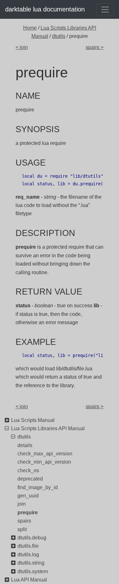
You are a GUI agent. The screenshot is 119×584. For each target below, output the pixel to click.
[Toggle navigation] (105, 9)
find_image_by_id (37, 487)
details (24, 445)
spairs (24, 520)
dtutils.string (30, 563)
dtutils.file (28, 546)
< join (22, 47)
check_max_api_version (44, 453)
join (21, 504)
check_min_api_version (44, 462)
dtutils (58, 36)
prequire (27, 512)
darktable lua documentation (45, 9)
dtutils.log (28, 554)
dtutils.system (32, 571)
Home (30, 28)
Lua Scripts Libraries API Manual (48, 428)
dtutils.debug (31, 537)
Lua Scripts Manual (33, 420)
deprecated (30, 478)
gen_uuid (28, 495)
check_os (28, 470)
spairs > (94, 47)
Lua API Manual (29, 579)
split (22, 529)
